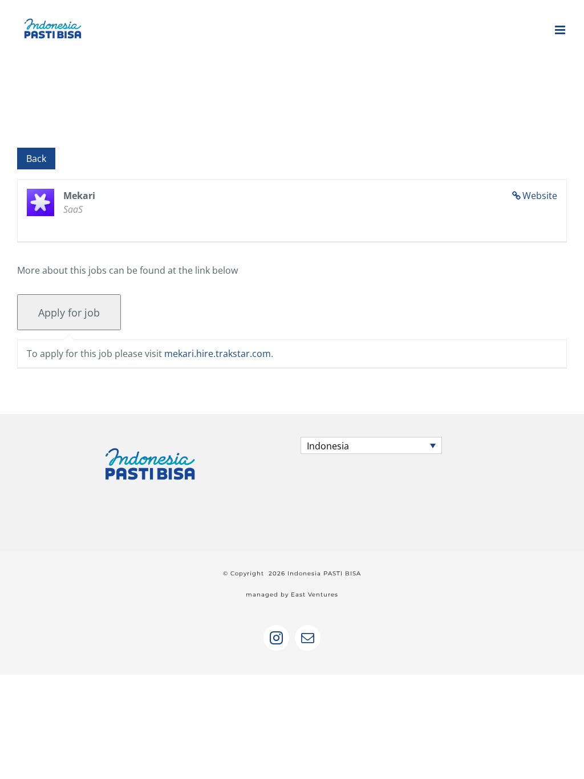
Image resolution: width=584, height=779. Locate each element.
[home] (150, 447)
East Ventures (314, 594)
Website (539, 195)
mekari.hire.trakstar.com (217, 353)
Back (36, 158)
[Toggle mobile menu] (561, 30)
